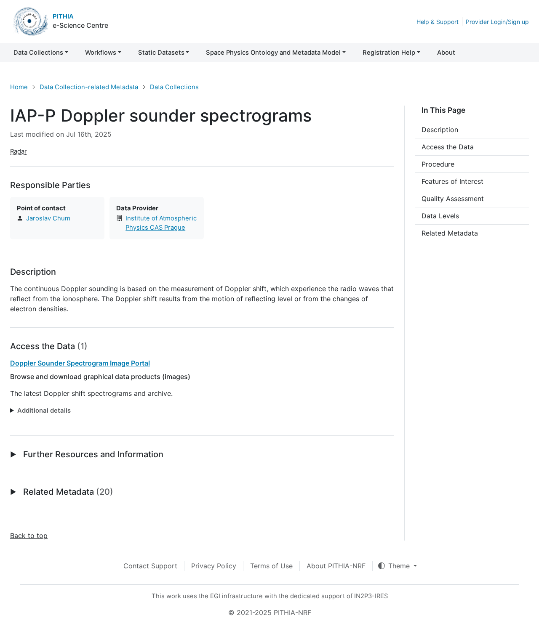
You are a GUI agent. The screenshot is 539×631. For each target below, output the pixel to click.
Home (19, 87)
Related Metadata (450, 233)
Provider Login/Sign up (497, 21)
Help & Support (437, 21)
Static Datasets (161, 52)
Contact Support (150, 566)
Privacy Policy (213, 566)
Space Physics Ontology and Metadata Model (273, 52)
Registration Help (389, 52)
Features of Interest (452, 181)
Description (440, 129)
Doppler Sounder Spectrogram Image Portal (80, 363)
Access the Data (448, 147)
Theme (400, 566)
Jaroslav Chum (48, 218)
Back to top (29, 535)
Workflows (100, 52)
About (446, 52)
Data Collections (38, 52)
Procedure (438, 164)
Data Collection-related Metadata (89, 87)
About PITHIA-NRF (336, 566)
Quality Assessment (453, 198)
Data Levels (440, 216)
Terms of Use (271, 566)
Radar (18, 151)
